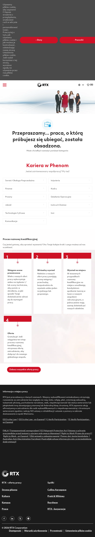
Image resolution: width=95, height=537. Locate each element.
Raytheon (53, 503)
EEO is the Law (10, 420)
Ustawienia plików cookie (78, 531)
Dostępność (15, 531)
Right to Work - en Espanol (15, 436)
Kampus (6, 503)
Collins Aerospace (57, 490)
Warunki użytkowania (35, 531)
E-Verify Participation (56, 420)
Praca (5, 509)
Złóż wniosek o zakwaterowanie (44, 436)
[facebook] (4, 518)
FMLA (5, 431)
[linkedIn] (12, 518)
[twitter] (20, 518)
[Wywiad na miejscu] (77, 283)
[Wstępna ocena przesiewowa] (18, 283)
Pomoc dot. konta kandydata (74, 436)
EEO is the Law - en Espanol (31, 420)
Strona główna (9, 490)
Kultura (6, 496)
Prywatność (56, 531)
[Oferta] (18, 339)
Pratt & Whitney (56, 496)
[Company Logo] (43, 85)
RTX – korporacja (56, 509)
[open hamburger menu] (4, 85)
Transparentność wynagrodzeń (24, 431)
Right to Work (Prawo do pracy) (76, 434)
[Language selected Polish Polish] (81, 85)
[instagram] (28, 518)
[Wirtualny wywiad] (47, 283)
